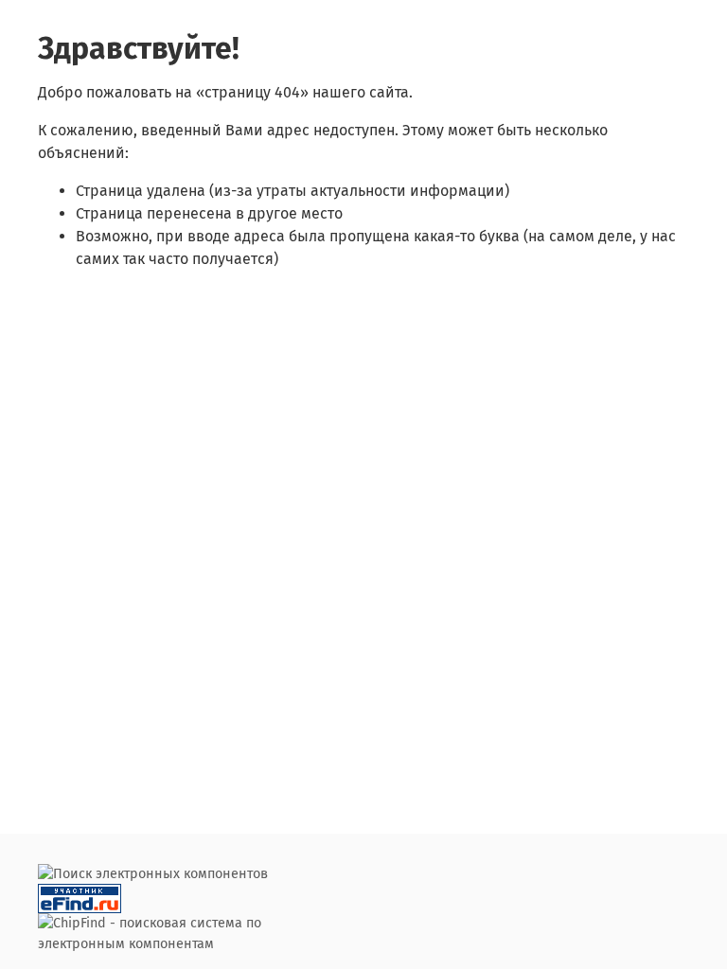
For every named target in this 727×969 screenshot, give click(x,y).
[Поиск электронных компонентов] (79, 898)
